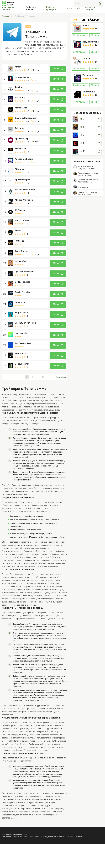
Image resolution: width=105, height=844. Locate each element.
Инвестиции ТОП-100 (8, 8)
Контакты (79, 837)
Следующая (60, 377)
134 (42, 377)
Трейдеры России (31, 8)
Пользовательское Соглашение (14, 837)
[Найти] (100, 3)
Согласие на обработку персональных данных (48, 837)
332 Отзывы (79, 35)
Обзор (94, 35)
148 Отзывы (79, 102)
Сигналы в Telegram (90, 8)
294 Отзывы (79, 68)
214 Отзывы (79, 85)
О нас (70, 837)
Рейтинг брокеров (51, 8)
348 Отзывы (79, 52)
